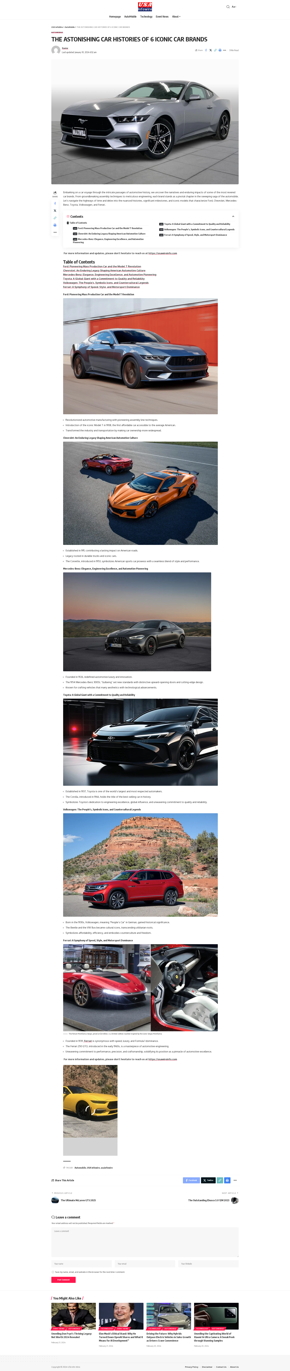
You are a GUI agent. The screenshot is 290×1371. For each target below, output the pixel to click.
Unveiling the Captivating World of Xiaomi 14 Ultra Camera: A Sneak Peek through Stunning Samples (214, 1337)
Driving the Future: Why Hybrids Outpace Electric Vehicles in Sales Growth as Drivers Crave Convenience (169, 1337)
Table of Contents (78, 222)
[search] (228, 6)
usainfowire (107, 1167)
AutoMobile (57, 32)
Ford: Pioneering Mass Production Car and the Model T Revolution (110, 228)
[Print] (220, 50)
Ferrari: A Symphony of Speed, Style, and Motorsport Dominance (195, 235)
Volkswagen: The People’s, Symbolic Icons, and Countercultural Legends (199, 229)
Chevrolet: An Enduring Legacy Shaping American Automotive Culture (111, 233)
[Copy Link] (215, 50)
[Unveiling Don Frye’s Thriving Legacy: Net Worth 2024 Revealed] (73, 1316)
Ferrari (88, 1040)
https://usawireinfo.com (162, 253)
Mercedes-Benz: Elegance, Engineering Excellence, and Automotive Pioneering (108, 241)
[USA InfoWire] (145, 6)
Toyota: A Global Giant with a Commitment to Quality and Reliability (197, 224)
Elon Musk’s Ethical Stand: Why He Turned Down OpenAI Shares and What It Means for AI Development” (121, 1337)
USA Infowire (93, 1167)
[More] (224, 50)
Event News (58, 1329)
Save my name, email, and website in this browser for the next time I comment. (90, 1272)
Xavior (65, 48)
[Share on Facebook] (206, 50)
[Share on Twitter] (210, 50)
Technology (107, 1329)
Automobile (80, 1167)
